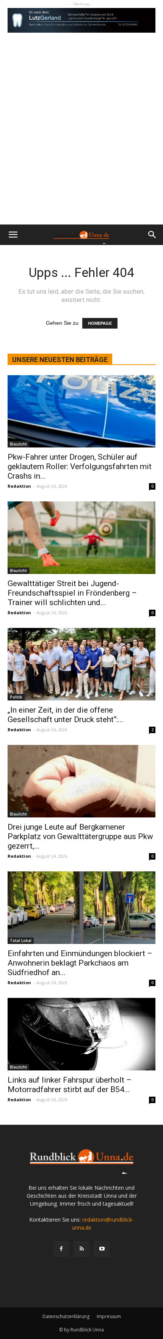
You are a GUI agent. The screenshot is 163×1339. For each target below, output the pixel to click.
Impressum (109, 1316)
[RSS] (81, 1249)
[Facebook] (61, 1249)
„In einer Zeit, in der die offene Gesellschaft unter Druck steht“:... (66, 714)
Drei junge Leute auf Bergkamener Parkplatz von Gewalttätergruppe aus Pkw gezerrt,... (80, 836)
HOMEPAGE (100, 323)
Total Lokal (20, 940)
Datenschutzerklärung (65, 1316)
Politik (16, 697)
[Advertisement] (81, 139)
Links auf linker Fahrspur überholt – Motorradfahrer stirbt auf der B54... (70, 1084)
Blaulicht (18, 444)
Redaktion (19, 486)
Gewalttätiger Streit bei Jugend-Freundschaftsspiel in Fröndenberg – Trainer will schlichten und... (72, 593)
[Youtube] (102, 1249)
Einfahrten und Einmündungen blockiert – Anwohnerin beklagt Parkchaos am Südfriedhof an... (80, 963)
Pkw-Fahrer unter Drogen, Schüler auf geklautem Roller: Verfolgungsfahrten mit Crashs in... (80, 466)
